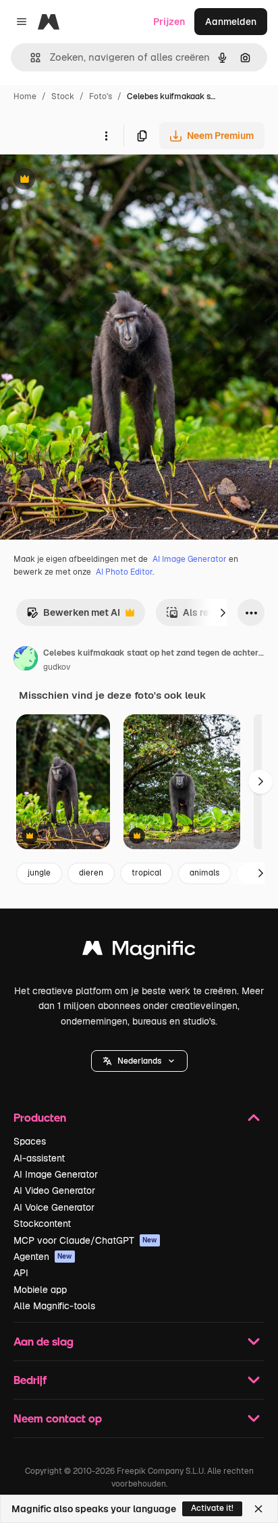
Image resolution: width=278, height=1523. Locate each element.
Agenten (42, 1257)
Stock (62, 96)
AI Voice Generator (53, 1207)
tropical (146, 872)
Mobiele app (40, 1290)
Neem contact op (57, 1418)
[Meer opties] (105, 135)
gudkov (56, 667)
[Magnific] (139, 951)
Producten (39, 1117)
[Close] (258, 1509)
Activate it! (212, 1508)
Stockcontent (42, 1223)
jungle (39, 872)
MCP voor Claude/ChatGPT (85, 1240)
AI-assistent (39, 1158)
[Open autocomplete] (30, 58)
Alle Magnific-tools (54, 1306)
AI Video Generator (54, 1190)
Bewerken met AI (73, 616)
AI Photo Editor (124, 572)
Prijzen (169, 22)
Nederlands (139, 1061)
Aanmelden (230, 22)
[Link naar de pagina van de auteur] (25, 660)
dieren (91, 872)
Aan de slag (43, 1341)
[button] (139, 1061)
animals (204, 872)
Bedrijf (30, 1380)
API (20, 1273)
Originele (88, 180)
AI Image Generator (189, 559)
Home (24, 96)
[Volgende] (223, 612)
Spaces (29, 1141)
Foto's (100, 96)
